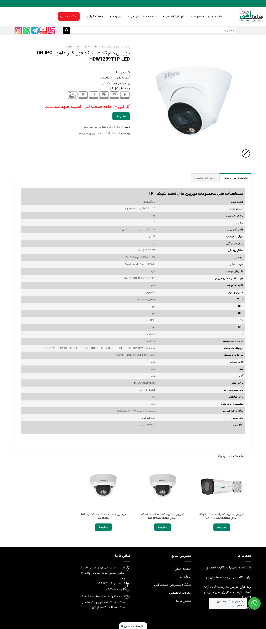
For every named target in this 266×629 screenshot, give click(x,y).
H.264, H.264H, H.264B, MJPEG (138, 278)
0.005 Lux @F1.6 (146, 250)
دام (95, 47)
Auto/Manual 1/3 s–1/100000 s (140, 264)
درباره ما (116, 16)
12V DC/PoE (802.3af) (143, 383)
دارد (153, 243)
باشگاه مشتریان (69, 16)
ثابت (153, 222)
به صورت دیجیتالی (146, 299)
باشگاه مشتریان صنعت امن (172, 584)
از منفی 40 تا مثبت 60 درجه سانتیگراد (136, 410)
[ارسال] (66, 30)
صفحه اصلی (215, 16)
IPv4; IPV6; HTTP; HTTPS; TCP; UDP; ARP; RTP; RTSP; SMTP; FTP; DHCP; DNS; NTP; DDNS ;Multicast (99, 348)
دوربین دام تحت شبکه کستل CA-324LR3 (103, 516)
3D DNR (150, 320)
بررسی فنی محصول (205, 178)
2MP (86, 47)
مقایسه (121, 116)
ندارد (153, 271)
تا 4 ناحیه (151, 334)
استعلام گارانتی (94, 16)
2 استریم (150, 292)
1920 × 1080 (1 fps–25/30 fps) (140, 257)
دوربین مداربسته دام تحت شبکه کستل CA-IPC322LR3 (162, 516)
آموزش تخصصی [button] (174, 16)
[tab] (235, 177)
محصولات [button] (198, 16)
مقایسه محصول (134, 626)
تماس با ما (183, 600)
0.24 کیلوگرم (148, 417)
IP (78, 47)
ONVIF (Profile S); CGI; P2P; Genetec (135, 355)
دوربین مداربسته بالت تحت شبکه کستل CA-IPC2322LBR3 (221, 516)
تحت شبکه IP (112, 133)
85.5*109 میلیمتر (146, 424)
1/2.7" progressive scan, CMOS (139, 208)
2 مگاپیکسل (149, 201)
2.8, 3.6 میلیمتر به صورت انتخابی (138, 229)
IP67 (153, 396)
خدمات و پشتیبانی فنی (142, 16)
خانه (127, 47)
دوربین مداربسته (111, 47)
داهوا (69, 47)
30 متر (152, 236)
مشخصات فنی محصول (235, 178)
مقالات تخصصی (180, 592)
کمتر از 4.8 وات (147, 390)
